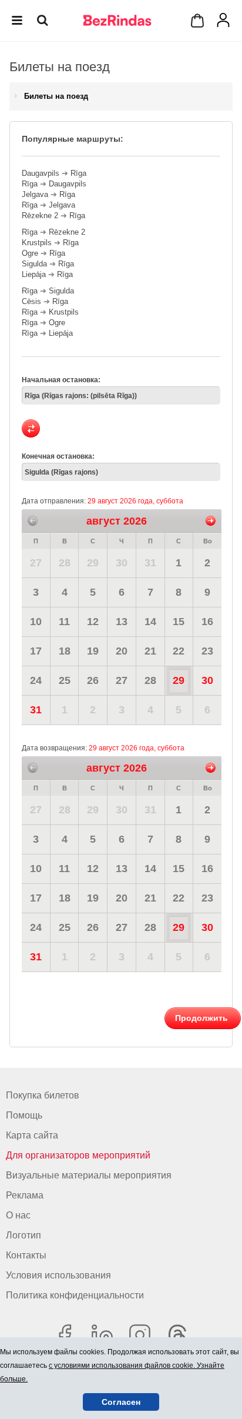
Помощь (24, 1115)
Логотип (23, 1235)
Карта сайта (32, 1135)
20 (121, 651)
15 (178, 621)
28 (64, 563)
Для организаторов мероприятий (78, 1155)
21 (150, 651)
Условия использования (58, 1275)
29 (93, 563)
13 (121, 621)
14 (150, 621)
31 (150, 563)
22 (178, 651)
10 (36, 621)
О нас (18, 1215)
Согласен (121, 1402)
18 (64, 651)
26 (93, 680)
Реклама (24, 1195)
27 (36, 563)
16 (207, 621)
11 (64, 621)
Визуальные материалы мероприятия (89, 1175)
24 (36, 680)
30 (121, 563)
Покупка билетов (42, 1095)
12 (93, 621)
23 (207, 651)
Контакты (26, 1255)
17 (36, 651)
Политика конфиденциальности (75, 1295)
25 (64, 680)
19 (93, 651)
